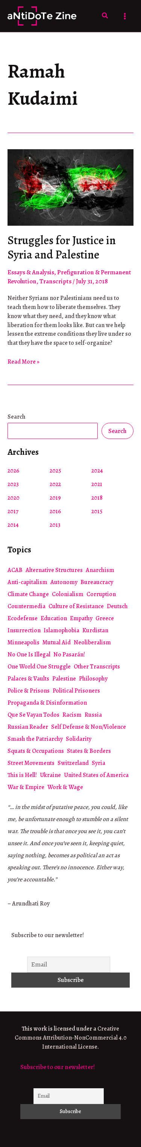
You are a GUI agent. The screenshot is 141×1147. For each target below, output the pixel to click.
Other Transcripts (97, 666)
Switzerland (73, 763)
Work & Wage (65, 787)
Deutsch (117, 606)
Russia (93, 715)
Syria (98, 763)
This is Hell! (22, 775)
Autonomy (63, 582)
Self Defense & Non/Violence (88, 727)
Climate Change (28, 594)
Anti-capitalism (27, 582)
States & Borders (89, 751)
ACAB (15, 570)
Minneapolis (23, 642)
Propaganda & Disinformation (47, 703)
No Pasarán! (69, 654)
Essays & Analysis (31, 272)
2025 (55, 470)
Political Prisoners (76, 691)
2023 (13, 484)
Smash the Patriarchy (35, 739)
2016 (55, 511)
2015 (97, 511)
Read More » (23, 362)
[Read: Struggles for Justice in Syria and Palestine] (70, 186)
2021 (96, 484)
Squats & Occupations (36, 751)
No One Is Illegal (29, 654)
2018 (97, 498)
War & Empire (26, 787)
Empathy (81, 618)
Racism (72, 715)
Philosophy (93, 678)
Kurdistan (95, 630)
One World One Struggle (39, 666)
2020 (14, 498)
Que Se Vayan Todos (33, 715)
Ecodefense (23, 618)
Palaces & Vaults (28, 678)
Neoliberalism (92, 642)
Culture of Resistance (76, 606)
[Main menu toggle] (125, 16)
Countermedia (26, 606)
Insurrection (24, 630)
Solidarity (78, 739)
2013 (55, 525)
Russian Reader (28, 727)
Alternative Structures (54, 570)
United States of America (96, 775)
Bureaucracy (96, 582)
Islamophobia (61, 630)
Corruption (101, 594)
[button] (105, 16)
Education (54, 618)
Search (17, 417)
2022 (55, 484)
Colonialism (67, 594)
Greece (105, 618)
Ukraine (50, 775)
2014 (13, 525)
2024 (97, 470)
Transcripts (55, 281)
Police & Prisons (29, 691)
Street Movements (31, 763)
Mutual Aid (56, 642)
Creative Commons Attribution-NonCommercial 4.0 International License (71, 1038)
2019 (55, 498)
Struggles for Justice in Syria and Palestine (62, 247)
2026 (13, 470)
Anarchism (100, 570)
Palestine (64, 678)
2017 (13, 511)
